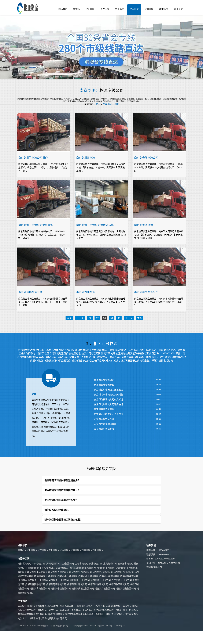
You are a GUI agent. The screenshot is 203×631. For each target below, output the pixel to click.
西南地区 (163, 9)
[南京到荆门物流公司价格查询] (43, 199)
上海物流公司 (81, 563)
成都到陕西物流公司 (119, 584)
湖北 (116, 104)
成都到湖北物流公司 (73, 580)
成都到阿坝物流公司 (56, 584)
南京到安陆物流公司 (146, 157)
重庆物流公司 (110, 563)
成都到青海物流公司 (40, 588)
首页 (98, 104)
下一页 (128, 318)
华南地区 (148, 9)
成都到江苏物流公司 (67, 576)
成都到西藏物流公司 (126, 588)
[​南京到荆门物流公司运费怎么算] (101, 199)
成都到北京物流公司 (118, 567)
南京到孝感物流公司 (146, 292)
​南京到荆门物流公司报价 (33, 157)
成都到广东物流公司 (115, 580)
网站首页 (62, 9)
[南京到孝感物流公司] (159, 267)
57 (97, 318)
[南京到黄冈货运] (159, 199)
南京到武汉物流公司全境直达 (108, 389)
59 (111, 318)
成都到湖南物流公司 (94, 580)
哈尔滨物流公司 (78, 567)
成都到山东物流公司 (31, 580)
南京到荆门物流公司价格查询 (35, 224)
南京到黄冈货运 (143, 224)
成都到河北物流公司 (103, 572)
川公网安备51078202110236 (84, 626)
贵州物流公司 (53, 563)
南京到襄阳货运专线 (104, 429)
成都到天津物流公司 (97, 567)
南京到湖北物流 (85, 292)
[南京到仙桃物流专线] (43, 267)
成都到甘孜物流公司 (35, 584)
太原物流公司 (62, 567)
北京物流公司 (67, 563)
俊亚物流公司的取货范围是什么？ (62, 490)
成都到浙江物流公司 (88, 576)
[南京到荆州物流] (101, 132)
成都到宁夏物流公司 (61, 588)
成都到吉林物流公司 (61, 572)
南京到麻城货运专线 (104, 409)
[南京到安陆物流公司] (159, 132)
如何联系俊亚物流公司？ (57, 510)
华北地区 (90, 9)
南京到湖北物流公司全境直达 (108, 414)
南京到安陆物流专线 (104, 384)
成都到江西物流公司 (82, 572)
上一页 (80, 318)
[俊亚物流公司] (28, 7)
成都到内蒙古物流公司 (83, 588)
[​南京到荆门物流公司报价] (43, 132)
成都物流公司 (24, 563)
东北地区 (119, 9)
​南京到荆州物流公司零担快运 (108, 404)
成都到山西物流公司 (124, 572)
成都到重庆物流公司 (40, 572)
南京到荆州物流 (85, 157)
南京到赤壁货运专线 (104, 419)
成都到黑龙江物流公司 (45, 576)
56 (90, 318)
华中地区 (134, 9)
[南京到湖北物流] (101, 267)
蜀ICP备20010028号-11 (115, 626)
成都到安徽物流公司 (109, 576)
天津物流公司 (95, 563)
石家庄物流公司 (125, 563)
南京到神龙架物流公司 (105, 424)
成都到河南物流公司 (52, 580)
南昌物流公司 (34, 567)
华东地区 (104, 9)
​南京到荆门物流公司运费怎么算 (95, 224)
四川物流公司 (38, 563)
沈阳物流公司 (48, 567)
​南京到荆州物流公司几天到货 (108, 394)
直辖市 (76, 9)
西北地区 (178, 9)
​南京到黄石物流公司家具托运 (108, 399)
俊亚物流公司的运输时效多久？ (61, 500)
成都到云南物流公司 (98, 584)
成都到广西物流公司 (105, 588)
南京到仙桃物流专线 (30, 292)
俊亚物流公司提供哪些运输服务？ (62, 480)
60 (119, 318)
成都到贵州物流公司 (77, 584)
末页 (139, 318)
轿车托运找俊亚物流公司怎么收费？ (63, 519)
